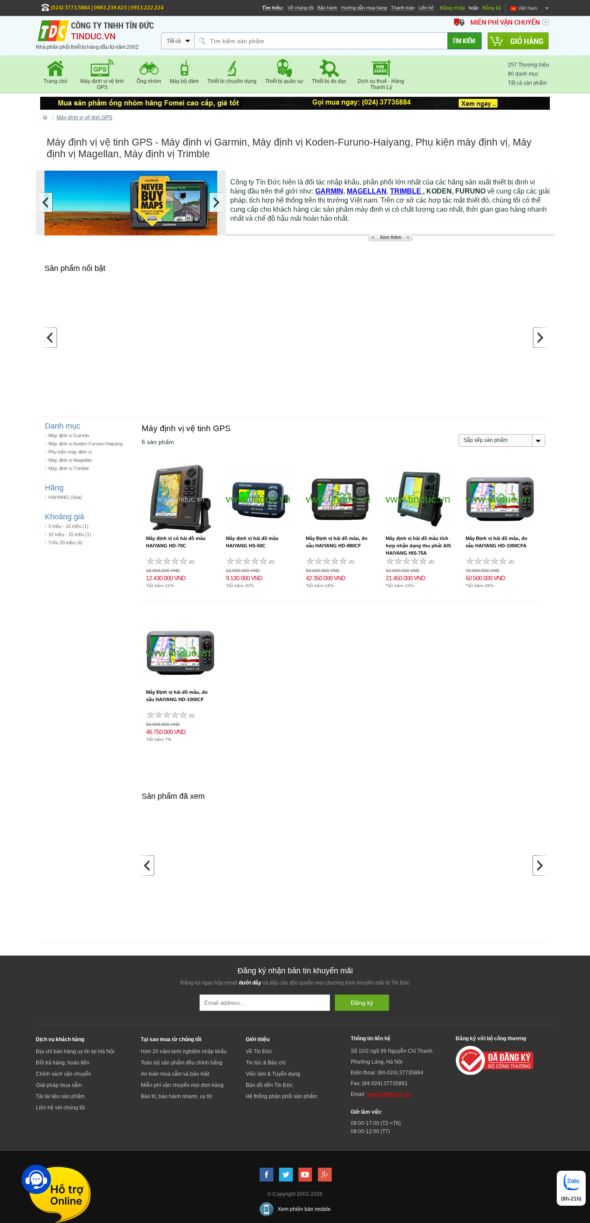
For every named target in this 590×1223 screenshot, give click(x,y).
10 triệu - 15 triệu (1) (69, 534)
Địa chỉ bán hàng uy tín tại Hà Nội (75, 1051)
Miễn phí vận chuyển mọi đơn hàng (182, 1085)
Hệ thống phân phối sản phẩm (281, 1096)
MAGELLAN (367, 191)
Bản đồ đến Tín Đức (269, 1085)
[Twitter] (286, 1175)
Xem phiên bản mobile (304, 1209)
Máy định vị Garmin (68, 435)
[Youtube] (305, 1175)
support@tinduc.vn (389, 1094)
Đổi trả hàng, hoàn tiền (62, 1063)
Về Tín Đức (259, 1051)
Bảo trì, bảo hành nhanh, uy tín (177, 1096)
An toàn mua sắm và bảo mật (175, 1074)
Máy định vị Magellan (70, 460)
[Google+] (325, 1175)
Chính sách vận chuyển (63, 1074)
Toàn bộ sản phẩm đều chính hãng (181, 1063)
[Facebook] (266, 1175)
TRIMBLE (406, 191)
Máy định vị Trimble (68, 468)
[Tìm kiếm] (464, 41)
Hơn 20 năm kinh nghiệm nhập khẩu (184, 1051)
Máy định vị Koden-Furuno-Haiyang (85, 443)
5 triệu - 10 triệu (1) (68, 526)
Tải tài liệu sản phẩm (60, 1096)
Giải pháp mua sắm (59, 1085)
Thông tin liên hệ (370, 1039)
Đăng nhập (452, 7)
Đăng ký (491, 7)
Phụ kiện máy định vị (70, 451)
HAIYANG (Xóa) (65, 497)
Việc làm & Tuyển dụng (273, 1074)
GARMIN (329, 191)
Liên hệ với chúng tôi (60, 1108)
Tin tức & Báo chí (265, 1063)
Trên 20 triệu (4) (65, 542)
